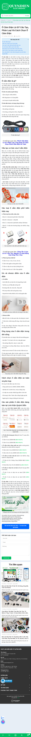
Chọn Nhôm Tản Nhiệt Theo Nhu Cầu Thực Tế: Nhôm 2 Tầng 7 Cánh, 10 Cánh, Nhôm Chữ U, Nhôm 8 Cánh (15, 612)
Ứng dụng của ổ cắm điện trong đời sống (12, 48)
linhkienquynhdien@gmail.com (7, 662)
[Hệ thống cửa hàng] (15, 735)
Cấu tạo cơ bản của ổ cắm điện (9, 43)
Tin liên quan (15, 564)
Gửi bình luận (6, 558)
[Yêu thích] (9, 735)
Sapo (18, 697)
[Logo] (15, 700)
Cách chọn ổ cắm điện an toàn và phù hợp (12, 50)
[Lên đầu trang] (29, 730)
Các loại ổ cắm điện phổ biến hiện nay (11, 45)
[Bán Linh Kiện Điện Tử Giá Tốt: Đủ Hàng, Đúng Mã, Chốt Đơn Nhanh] (15, 574)
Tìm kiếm (27, 15)
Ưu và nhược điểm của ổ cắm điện (10, 47)
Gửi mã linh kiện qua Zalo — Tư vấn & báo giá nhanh (15, 526)
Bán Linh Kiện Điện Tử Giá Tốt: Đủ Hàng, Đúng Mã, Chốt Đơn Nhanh (15, 586)
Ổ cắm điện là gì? (6, 41)
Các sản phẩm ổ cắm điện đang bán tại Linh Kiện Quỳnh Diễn (14, 52)
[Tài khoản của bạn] (22, 735)
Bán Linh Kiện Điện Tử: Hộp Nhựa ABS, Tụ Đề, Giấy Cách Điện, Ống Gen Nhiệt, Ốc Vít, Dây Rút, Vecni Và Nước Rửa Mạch (15, 637)
